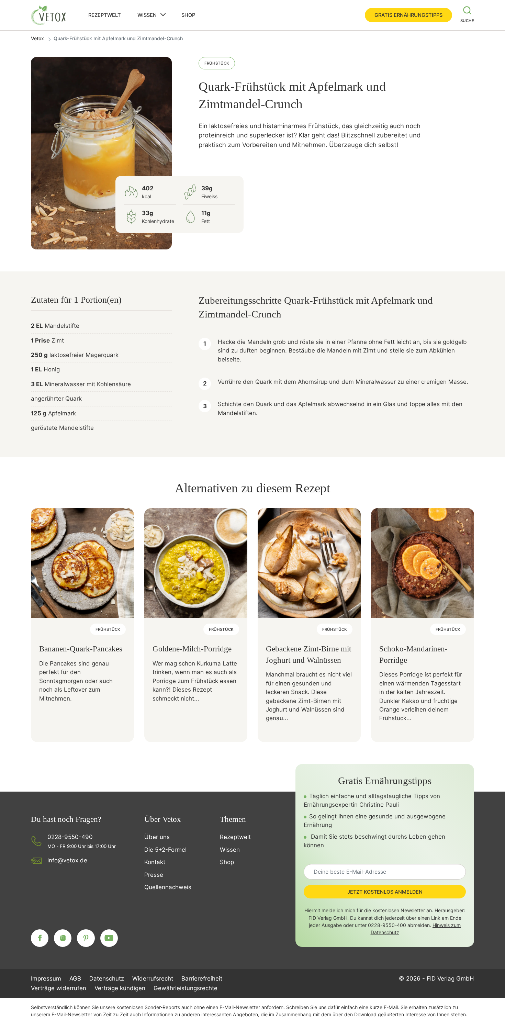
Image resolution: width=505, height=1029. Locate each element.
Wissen (147, 15)
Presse (153, 874)
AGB (75, 978)
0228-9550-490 (70, 837)
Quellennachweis (167, 887)
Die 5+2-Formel (165, 849)
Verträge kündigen (119, 988)
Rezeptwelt (104, 15)
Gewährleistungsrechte (185, 988)
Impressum (46, 978)
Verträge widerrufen (58, 988)
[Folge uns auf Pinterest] (85, 938)
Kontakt (154, 862)
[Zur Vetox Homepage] (49, 15)
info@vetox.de (67, 860)
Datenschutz (106, 978)
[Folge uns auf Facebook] (39, 938)
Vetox (37, 38)
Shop (188, 15)
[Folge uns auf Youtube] (109, 938)
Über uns (157, 837)
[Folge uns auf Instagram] (62, 938)
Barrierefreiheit (201, 978)
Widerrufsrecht (152, 978)
